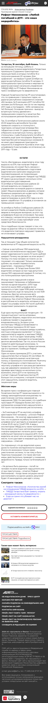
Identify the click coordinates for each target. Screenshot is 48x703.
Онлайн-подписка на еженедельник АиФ (23, 603)
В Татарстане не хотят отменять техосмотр (26, 571)
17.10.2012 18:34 (7, 9)
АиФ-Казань (11, 60)
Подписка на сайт (11, 606)
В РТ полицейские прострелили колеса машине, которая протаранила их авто (25, 579)
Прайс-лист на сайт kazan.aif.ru (18, 616)
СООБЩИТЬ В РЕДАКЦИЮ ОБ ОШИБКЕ (19, 625)
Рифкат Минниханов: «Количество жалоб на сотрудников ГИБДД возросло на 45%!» (24, 488)
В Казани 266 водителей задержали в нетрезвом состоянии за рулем (24, 564)
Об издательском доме (14, 597)
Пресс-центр (33, 597)
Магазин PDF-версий (12, 600)
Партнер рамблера (21, 691)
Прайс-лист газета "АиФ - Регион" (18, 613)
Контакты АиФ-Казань (13, 610)
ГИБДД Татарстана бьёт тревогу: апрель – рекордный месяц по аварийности (24, 492)
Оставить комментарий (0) (24, 517)
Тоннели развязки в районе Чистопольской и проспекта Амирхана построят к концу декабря (27, 550)
